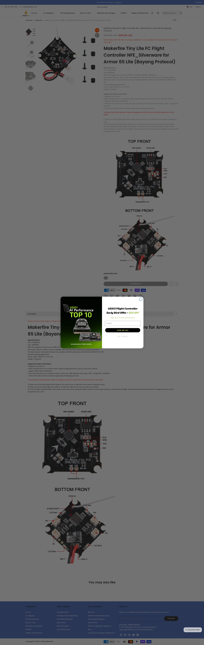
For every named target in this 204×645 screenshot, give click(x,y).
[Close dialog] (140, 299)
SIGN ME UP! (122, 330)
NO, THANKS (123, 336)
